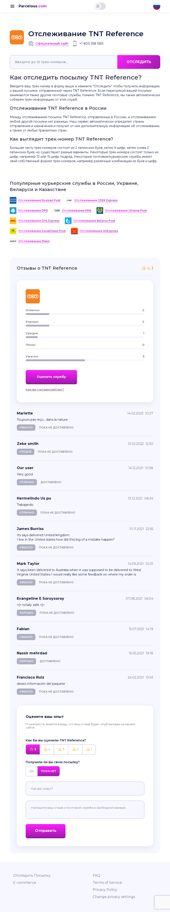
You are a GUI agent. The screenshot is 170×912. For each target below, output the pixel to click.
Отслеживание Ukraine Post (126, 210)
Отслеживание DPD (33, 210)
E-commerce (24, 882)
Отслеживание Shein (34, 241)
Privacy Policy (105, 890)
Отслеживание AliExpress (98, 231)
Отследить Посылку (31, 875)
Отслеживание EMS (76, 210)
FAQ (96, 875)
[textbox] (85, 62)
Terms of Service (107, 882)
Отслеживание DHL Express (39, 220)
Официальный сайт (52, 44)
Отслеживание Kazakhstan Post (42, 231)
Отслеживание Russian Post (39, 200)
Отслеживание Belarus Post (94, 220)
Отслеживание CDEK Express (96, 200)
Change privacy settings (114, 897)
